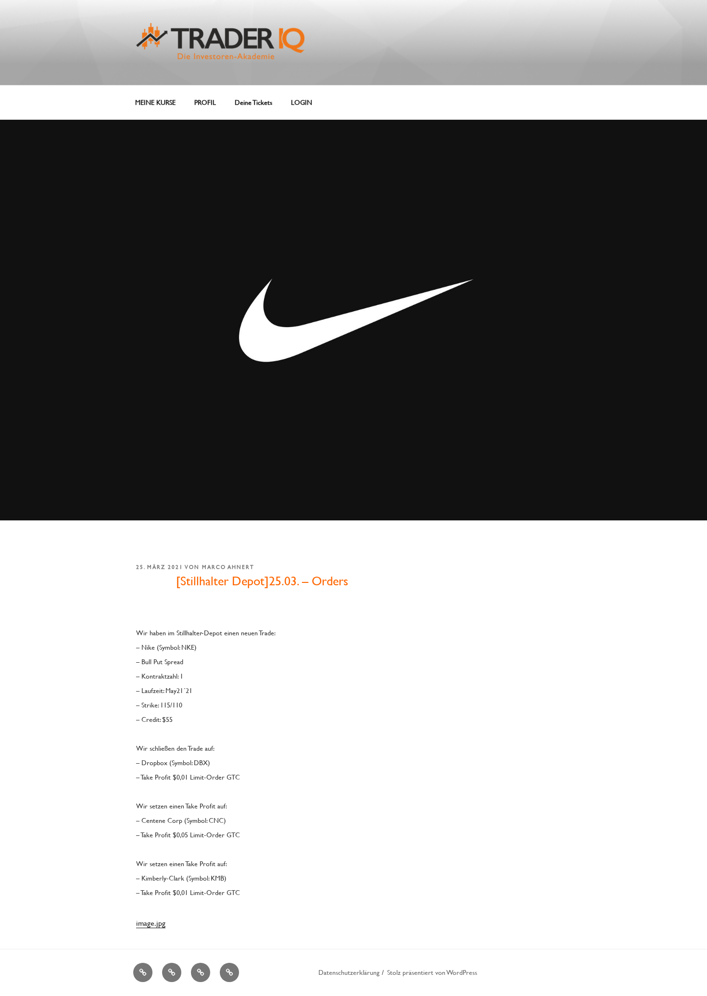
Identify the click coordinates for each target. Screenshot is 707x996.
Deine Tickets (253, 102)
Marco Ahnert (228, 567)
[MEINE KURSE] (142, 972)
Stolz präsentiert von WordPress (432, 972)
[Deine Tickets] (200, 972)
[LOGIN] (229, 972)
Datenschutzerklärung (348, 972)
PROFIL (205, 102)
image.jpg (150, 922)
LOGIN (301, 102)
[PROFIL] (171, 972)
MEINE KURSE (155, 102)
